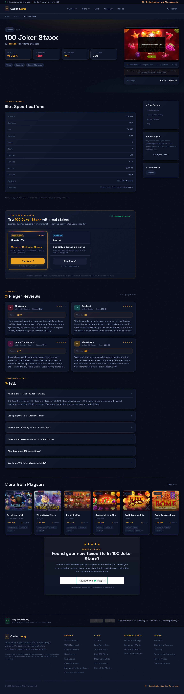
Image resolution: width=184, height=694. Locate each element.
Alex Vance (20, 198)
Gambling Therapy (169, 621)
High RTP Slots (101, 654)
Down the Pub (73, 515)
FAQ (148, 124)
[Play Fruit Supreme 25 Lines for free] (136, 501)
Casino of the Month (74, 672)
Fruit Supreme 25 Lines (134, 515)
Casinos (71, 8)
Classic (150, 173)
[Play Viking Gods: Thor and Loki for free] (47, 501)
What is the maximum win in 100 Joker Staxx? (70, 439)
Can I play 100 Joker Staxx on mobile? (70, 462)
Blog (97, 8)
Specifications (153, 110)
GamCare (154, 621)
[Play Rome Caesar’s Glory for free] (165, 501)
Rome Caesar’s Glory (165, 515)
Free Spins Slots (102, 645)
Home (7, 16)
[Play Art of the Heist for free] (18, 501)
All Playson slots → (161, 155)
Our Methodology (132, 640)
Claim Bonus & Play (156, 680)
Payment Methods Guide (76, 668)
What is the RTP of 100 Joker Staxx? (70, 393)
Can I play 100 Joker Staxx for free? (70, 415)
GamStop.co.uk (161, 73)
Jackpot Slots (101, 649)
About (121, 8)
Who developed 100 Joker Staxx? (70, 451)
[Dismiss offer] (176, 658)
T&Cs (23, 266)
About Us (158, 640)
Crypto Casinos (71, 649)
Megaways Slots (102, 659)
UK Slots (16, 16)
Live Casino (69, 659)
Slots (84, 8)
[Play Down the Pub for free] (77, 501)
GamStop (111, 276)
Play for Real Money (155, 115)
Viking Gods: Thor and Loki (45, 515)
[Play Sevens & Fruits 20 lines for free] (106, 501)
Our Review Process (163, 645)
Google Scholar (131, 649)
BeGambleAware (126, 621)
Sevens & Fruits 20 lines (105, 515)
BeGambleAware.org (148, 73)
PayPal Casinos (71, 663)
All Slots (98, 640)
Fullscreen (164, 64)
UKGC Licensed (71, 645)
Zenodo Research (132, 653)
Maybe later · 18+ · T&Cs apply (157, 686)
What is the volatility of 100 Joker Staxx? (70, 427)
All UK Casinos (71, 640)
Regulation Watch (132, 645)
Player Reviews (153, 119)
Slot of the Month (102, 668)
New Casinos (70, 654)
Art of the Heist (15, 515)
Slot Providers (101, 663)
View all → (172, 484)
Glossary (108, 8)
